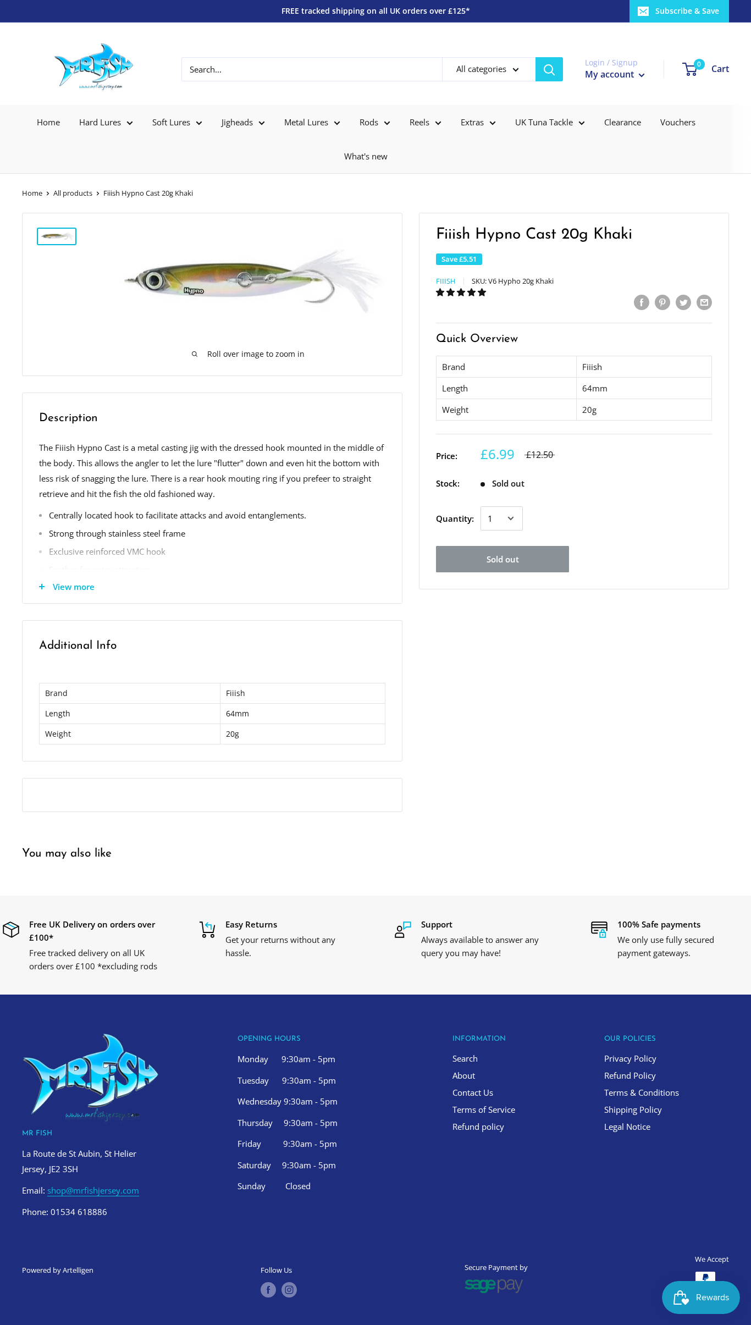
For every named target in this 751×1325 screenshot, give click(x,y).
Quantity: (455, 518)
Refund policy (478, 1126)
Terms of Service (483, 1109)
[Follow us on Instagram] (289, 1290)
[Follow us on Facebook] (268, 1290)
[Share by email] (704, 302)
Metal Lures (306, 122)
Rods (369, 122)
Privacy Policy (630, 1058)
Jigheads (237, 122)
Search (465, 1058)
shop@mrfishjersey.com (93, 1190)
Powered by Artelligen (57, 1270)
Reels (419, 122)
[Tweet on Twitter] (683, 302)
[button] (462, 291)
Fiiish (446, 281)
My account (610, 74)
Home (48, 122)
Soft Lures (171, 122)
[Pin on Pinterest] (662, 302)
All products (72, 193)
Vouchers (677, 122)
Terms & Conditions (641, 1092)
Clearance (622, 122)
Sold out (503, 559)
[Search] (549, 69)
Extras (472, 122)
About (463, 1075)
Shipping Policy (633, 1109)
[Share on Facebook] (641, 302)
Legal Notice (627, 1126)
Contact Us (472, 1092)
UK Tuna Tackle (544, 122)
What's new (366, 156)
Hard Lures (100, 122)
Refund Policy (630, 1075)
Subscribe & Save (687, 10)
